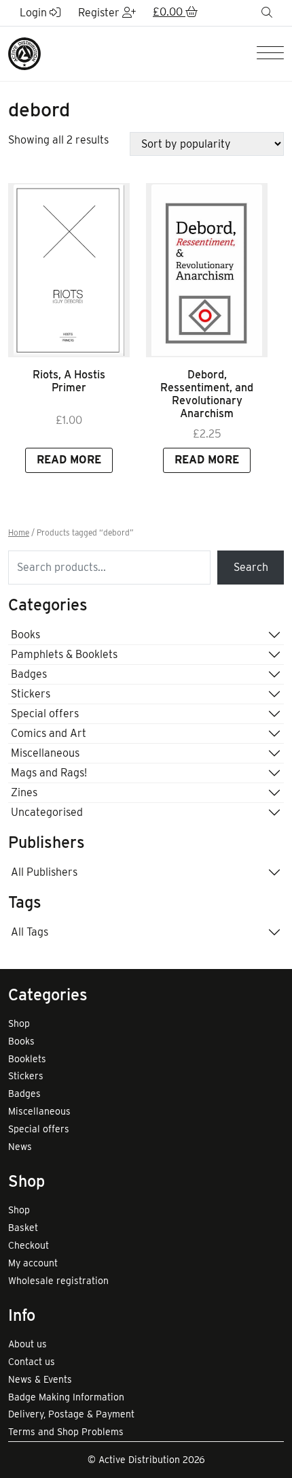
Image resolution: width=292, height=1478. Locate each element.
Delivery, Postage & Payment (71, 1414)
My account (33, 1263)
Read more (69, 459)
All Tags (29, 931)
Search (251, 567)
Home (18, 533)
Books (25, 634)
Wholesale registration (58, 1280)
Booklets (27, 1058)
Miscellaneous (45, 752)
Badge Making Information (66, 1397)
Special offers (45, 713)
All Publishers (44, 872)
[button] (175, 13)
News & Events (40, 1379)
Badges (29, 674)
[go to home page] (24, 52)
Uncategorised (47, 812)
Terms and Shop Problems (66, 1431)
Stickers (30, 693)
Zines (24, 792)
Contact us (31, 1361)
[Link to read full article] (69, 270)
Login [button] (35, 12)
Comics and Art (48, 733)
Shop (19, 1023)
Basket (23, 1227)
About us (27, 1344)
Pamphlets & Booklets (64, 654)
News (20, 1146)
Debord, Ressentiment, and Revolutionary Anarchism (206, 394)
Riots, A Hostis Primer (69, 381)
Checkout (28, 1245)
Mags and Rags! (49, 772)
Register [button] (100, 12)
